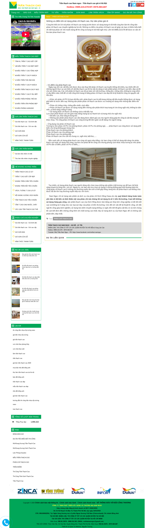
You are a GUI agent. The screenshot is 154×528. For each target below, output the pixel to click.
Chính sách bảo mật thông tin (46, 503)
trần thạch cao (17, 358)
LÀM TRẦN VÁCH (96, 12)
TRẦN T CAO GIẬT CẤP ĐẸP (25, 176)
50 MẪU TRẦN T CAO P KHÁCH (26, 85)
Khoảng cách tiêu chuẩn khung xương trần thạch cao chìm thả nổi (30, 313)
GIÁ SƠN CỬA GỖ (21, 136)
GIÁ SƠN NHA (20, 131)
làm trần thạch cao (19, 353)
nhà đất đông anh (18, 391)
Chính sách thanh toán (86, 503)
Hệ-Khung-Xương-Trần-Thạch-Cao (24, 443)
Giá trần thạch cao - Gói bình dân (26, 122)
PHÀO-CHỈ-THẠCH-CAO (21, 462)
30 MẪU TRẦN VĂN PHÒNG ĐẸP (26, 103)
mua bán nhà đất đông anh (21, 368)
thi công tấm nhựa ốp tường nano (24, 330)
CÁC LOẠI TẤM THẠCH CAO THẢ (26, 209)
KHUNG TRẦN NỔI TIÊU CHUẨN (26, 186)
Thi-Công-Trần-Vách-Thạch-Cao (23, 476)
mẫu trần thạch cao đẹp (20, 386)
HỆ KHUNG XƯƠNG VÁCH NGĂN (26, 195)
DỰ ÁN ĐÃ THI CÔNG (132, 12)
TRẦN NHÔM (67, 12)
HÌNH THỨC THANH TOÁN (24, 140)
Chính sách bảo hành (68, 503)
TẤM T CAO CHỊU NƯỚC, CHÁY (26, 205)
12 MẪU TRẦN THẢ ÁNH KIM (25, 80)
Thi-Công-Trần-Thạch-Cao (21, 471)
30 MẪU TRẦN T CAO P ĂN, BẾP (26, 94)
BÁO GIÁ (27, 12)
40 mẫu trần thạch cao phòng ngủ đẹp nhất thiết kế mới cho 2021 (30, 290)
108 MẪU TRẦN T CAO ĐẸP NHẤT (26, 66)
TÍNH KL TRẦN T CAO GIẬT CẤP (26, 61)
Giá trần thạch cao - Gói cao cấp (25, 126)
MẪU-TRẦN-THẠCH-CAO (21, 457)
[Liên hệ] (5, 524)
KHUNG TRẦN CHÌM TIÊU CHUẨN (26, 181)
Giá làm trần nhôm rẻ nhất (23, 154)
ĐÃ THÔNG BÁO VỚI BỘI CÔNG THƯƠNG (114, 503)
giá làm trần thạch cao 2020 (22, 363)
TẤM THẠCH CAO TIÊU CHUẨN (26, 200)
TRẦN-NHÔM (17, 467)
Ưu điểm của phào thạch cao (59, 85)
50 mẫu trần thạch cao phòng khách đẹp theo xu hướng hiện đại (30, 267)
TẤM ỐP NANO (113, 12)
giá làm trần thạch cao (20, 396)
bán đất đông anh (18, 377)
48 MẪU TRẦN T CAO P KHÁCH (26, 75)
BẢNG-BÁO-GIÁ (18, 434)
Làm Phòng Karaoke (19, 453)
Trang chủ (15, 12)
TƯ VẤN (55, 12)
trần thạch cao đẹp (19, 382)
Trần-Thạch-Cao (18, 481)
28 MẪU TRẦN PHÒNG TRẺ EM (26, 99)
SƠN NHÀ (80, 12)
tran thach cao (17, 409)
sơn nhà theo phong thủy (21, 344)
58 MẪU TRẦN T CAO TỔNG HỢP (26, 71)
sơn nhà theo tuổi (18, 349)
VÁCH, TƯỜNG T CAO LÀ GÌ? (25, 190)
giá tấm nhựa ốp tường (20, 335)
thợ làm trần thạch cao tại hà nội (23, 372)
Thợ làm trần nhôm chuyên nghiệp (26, 158)
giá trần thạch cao (19, 339)
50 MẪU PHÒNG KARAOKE (24, 108)
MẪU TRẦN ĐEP (41, 12)
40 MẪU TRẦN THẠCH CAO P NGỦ (27, 89)
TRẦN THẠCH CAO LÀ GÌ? (24, 172)
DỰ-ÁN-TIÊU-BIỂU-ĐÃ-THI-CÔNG (24, 439)
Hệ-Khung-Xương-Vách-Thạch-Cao (24, 448)
